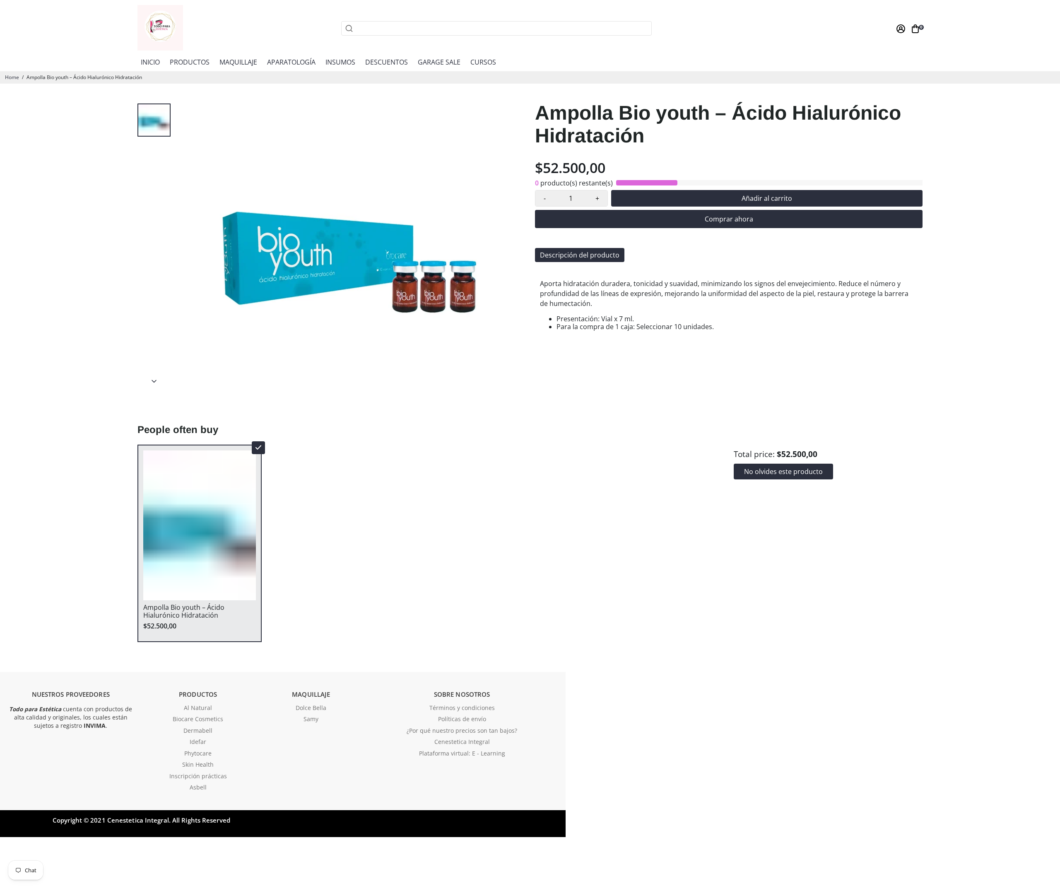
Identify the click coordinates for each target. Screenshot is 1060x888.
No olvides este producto (783, 471)
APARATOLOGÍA (291, 62)
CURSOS (483, 62)
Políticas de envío (462, 719)
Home (12, 77)
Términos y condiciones (462, 708)
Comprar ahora (729, 219)
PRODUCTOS (190, 62)
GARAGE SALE (439, 62)
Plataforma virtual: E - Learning (462, 754)
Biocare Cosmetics (198, 719)
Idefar (198, 742)
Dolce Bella (311, 708)
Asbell (198, 788)
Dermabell (197, 731)
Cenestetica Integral (462, 742)
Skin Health (198, 765)
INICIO (150, 62)
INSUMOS (340, 62)
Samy (311, 719)
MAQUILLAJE (238, 62)
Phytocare (198, 754)
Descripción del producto (579, 255)
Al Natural (198, 708)
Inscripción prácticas (198, 776)
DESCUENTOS (386, 62)
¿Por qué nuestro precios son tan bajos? (462, 731)
